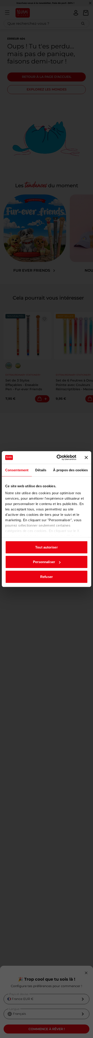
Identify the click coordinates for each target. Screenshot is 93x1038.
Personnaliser (44, 562)
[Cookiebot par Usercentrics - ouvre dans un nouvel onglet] (57, 457)
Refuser (46, 576)
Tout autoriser (46, 547)
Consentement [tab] (16, 470)
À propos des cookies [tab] (70, 470)
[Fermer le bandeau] (86, 457)
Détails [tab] (40, 470)
